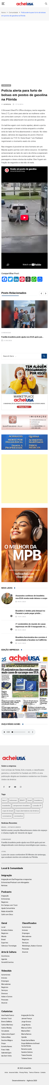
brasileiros (38, 800)
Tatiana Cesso (26, 1058)
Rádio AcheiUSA (7, 911)
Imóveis (25, 930)
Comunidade (13, 12)
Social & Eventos (7, 962)
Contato (42, 1072)
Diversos (4, 993)
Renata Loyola (26, 1049)
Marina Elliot (25, 1031)
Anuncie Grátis (13, 1072)
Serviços (25, 943)
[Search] (46, 3)
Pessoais (25, 949)
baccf (4, 800)
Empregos (26, 933)
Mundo (3, 936)
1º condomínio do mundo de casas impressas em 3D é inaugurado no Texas (30, 626)
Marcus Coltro (26, 1028)
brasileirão (6, 806)
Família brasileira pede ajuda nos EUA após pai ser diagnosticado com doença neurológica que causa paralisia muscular (23, 845)
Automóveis (26, 927)
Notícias (4, 885)
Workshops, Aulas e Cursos (32, 946)
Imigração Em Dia (27, 1015)
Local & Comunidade (12, 868)
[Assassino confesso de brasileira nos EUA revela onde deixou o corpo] (7, 598)
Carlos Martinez (7, 1025)
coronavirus (6, 816)
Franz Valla (5, 1050)
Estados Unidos (14, 827)
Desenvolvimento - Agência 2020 (24, 1081)
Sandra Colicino (27, 1052)
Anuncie (25, 952)
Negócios (4, 902)
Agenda (4, 959)
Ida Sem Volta (6, 1056)
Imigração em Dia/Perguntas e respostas (16, 879)
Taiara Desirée (26, 1055)
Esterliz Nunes (6, 1046)
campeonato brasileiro (21, 806)
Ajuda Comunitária (8, 908)
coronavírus (18, 816)
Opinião (24, 1037)
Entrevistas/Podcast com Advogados (15, 882)
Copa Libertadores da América (27, 811)
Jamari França (26, 1018)
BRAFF (22, 800)
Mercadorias (26, 936)
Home (3, 12)
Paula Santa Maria (28, 1040)
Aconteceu (5, 956)
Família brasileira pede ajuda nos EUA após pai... (22, 337)
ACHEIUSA (7, 104)
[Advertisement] (24, 46)
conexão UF (37, 806)
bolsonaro (13, 800)
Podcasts (6, 892)
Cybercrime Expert (8, 1034)
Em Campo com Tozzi (9, 905)
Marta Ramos (26, 1034)
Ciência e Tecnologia (8, 946)
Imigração (6, 875)
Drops (3, 1043)
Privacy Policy (23, 1072)
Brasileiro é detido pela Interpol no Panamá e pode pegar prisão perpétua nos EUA (30, 613)
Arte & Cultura (8, 952)
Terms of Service (34, 1072)
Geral (4, 923)
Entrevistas (5, 899)
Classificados (29, 923)
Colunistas (7, 1011)
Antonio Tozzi (6, 1018)
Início (6, 1072)
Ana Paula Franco (7, 1015)
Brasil (4, 827)
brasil (30, 800)
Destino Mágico (7, 1040)
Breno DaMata (6, 1021)
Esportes (4, 943)
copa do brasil (7, 811)
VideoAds (6, 970)
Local (3, 851)
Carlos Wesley (6, 1028)
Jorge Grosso (26, 1021)
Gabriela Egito (6, 1053)
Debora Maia (5, 1037)
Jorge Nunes (26, 1025)
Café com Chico (7, 914)
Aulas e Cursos (6, 996)
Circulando (5, 1031)
